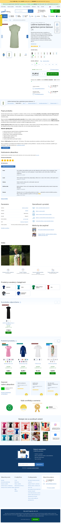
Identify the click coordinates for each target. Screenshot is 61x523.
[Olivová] (50, 53)
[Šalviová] (53, 360)
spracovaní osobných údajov (33, 468)
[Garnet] (55, 360)
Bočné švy (22, 221)
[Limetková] (6, 362)
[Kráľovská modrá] (26, 360)
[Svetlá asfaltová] (38, 53)
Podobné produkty (53, 103)
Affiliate (16, 491)
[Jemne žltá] (35, 56)
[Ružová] (41, 53)
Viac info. (37, 155)
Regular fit (26, 221)
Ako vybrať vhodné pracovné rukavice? (46, 229)
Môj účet (58, 6)
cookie (20, 514)
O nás (16, 480)
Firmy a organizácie (26, 6)
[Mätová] (11, 362)
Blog (38, 6)
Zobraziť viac (33, 43)
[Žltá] (24, 360)
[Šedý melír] (53, 53)
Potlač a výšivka (18, 6)
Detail (8, 332)
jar (23, 219)
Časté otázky (3, 6)
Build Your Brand (25, 207)
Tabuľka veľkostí (46, 61)
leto (25, 219)
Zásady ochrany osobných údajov (7, 487)
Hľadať (30, 11)
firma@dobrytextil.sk (39, 94)
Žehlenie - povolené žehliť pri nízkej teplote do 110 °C (45, 217)
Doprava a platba (11, 6)
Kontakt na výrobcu (5, 228)
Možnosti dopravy (55, 69)
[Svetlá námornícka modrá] (39, 360)
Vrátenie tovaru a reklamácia (7, 485)
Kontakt (42, 6)
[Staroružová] (41, 56)
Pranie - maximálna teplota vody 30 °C (42, 207)
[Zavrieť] (59, 1)
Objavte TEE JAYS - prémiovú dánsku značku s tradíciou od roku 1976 (34, 485)
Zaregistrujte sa (23, 4)
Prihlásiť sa (39, 464)
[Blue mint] (44, 56)
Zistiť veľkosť (5, 147)
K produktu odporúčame (43, 103)
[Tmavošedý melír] (27, 362)
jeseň (27, 219)
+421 (42, 11)
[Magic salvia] (44, 53)
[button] (27, 36)
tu (29, 519)
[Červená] (22, 360)
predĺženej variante (21, 145)
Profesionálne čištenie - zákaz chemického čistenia (44, 221)
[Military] (52, 362)
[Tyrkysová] (27, 360)
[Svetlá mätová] (38, 56)
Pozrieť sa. (48, 1)
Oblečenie (5, 20)
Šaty (10, 20)
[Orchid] (54, 362)
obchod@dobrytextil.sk (39, 88)
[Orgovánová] (47, 53)
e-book (31, 4)
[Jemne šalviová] (32, 56)
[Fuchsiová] (7, 362)
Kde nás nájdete (51, 487)
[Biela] (35, 53)
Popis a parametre (11, 103)
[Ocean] (56, 53)
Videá (24, 103)
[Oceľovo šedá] (9, 362)
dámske (26, 210)
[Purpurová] (11, 360)
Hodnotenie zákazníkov (32, 103)
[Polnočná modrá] (9, 360)
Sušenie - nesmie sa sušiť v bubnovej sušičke (43, 214)
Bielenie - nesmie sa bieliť (40, 211)
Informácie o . (30, 468)
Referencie (34, 6)
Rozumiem (35, 519)
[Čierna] (32, 53)
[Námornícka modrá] (13, 360)
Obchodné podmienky (5, 482)
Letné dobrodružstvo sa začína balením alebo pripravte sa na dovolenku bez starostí (34, 494)
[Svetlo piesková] (10, 321)
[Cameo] (52, 360)
